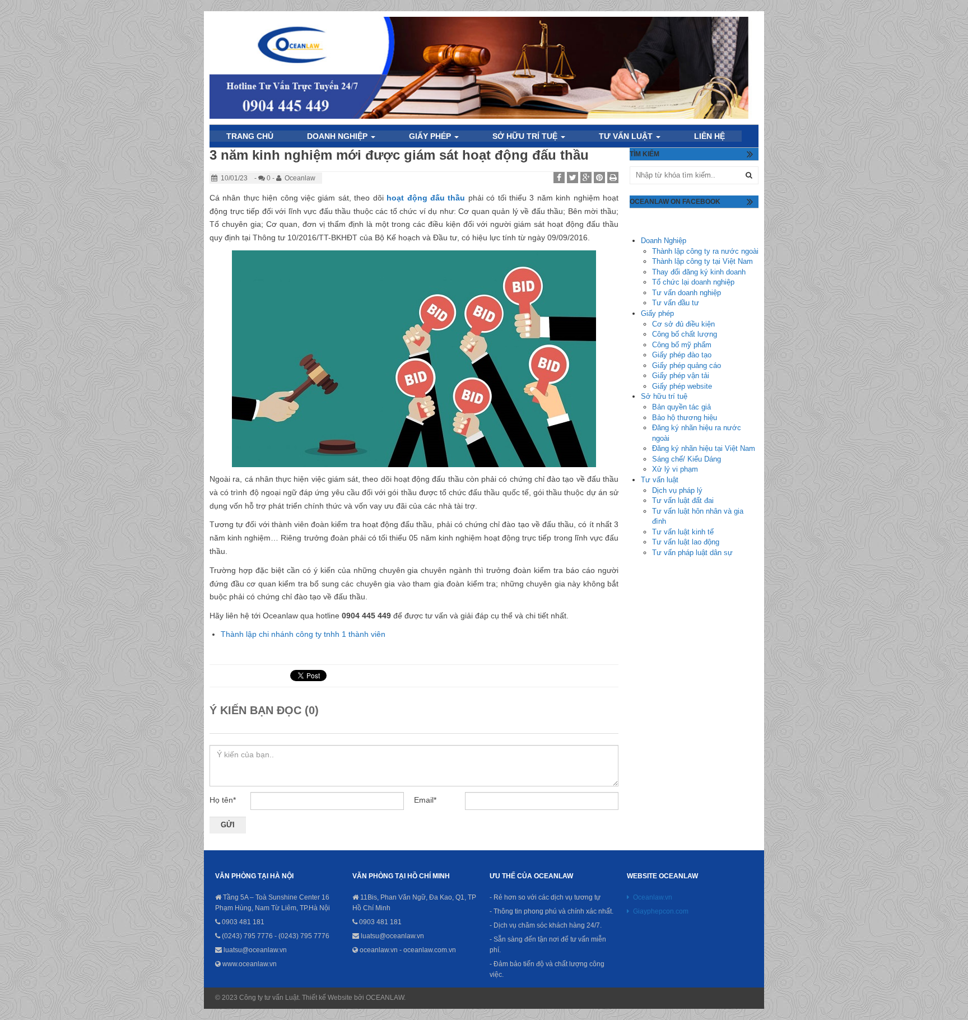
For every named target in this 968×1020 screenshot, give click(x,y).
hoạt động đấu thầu (426, 197)
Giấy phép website (682, 386)
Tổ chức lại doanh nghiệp (693, 282)
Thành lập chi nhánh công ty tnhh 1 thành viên (303, 634)
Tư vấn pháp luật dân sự (692, 552)
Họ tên (223, 799)
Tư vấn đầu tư (675, 303)
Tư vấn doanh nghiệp (686, 292)
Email (425, 799)
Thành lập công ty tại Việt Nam (702, 261)
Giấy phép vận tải (680, 375)
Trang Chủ (249, 136)
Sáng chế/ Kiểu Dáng (686, 459)
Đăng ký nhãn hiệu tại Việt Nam (703, 448)
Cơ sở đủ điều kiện (683, 324)
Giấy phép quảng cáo (686, 365)
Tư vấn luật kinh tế (683, 532)
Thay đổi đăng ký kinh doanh (699, 272)
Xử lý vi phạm (675, 469)
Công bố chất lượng (684, 334)
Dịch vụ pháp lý (677, 490)
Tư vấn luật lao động (685, 542)
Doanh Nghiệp (338, 136)
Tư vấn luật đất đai (683, 500)
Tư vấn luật (627, 136)
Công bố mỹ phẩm (681, 345)
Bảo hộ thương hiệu (684, 417)
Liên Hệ (709, 136)
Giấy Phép (431, 136)
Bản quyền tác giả (681, 407)
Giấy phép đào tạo (681, 355)
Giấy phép (657, 313)
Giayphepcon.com (660, 911)
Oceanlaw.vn (652, 897)
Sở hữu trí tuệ (526, 136)
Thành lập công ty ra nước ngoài (705, 251)
